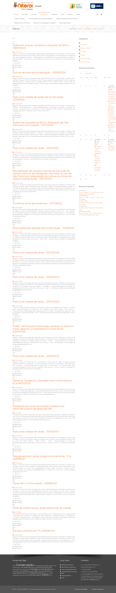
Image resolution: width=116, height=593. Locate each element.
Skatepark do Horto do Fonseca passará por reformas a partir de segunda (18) (38, 407)
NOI (36, 571)
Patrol (50, 565)
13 (104, 135)
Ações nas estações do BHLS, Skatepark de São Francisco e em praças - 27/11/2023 (40, 124)
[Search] (97, 14)
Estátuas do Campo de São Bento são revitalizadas (98, 150)
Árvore (46, 573)
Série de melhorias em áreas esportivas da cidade (42, 507)
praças (42, 571)
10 (86, 135)
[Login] (101, 14)
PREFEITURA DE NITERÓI (44, 567)
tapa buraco (31, 567)
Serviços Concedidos (85, 58)
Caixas (20, 575)
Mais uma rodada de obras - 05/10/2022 (36, 252)
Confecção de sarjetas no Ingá (98, 169)
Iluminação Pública (84, 62)
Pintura (50, 575)
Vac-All (46, 571)
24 (86, 175)
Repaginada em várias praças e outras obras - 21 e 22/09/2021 (42, 457)
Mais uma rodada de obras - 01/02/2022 (36, 356)
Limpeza (44, 575)
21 (111, 145)
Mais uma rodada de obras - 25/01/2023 (36, 148)
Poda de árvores (35, 573)
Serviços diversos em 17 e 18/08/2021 (34, 530)
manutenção (21, 573)
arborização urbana (25, 569)
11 (90, 135)
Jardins (35, 565)
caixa (39, 571)
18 (91, 139)
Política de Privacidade (80, 589)
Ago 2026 (88, 73)
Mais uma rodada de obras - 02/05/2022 (36, 277)
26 (95, 175)
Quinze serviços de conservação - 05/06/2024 (39, 72)
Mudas (14, 565)
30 (81, 179)
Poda (43, 573)
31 (86, 179)
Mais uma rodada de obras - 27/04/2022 (36, 301)
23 (81, 175)
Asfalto (38, 575)
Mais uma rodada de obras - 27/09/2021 (36, 431)
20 (104, 139)
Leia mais (16, 63)
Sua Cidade (17, 413)
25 (91, 175)
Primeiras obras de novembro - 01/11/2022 (37, 203)
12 (95, 135)
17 (86, 139)
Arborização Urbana (84, 48)
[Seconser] (37, 6)
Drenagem (46, 565)
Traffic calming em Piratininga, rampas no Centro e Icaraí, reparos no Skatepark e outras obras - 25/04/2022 (43, 329)
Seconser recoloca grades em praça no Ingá (98, 160)
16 (80, 139)
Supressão (34, 569)
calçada (26, 567)
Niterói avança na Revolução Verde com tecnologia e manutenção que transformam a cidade (112, 117)
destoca (27, 573)
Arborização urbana (18, 571)
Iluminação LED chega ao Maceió (111, 148)
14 (108, 135)
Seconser (33, 575)
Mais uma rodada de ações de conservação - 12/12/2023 (39, 98)
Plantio (19, 569)
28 (109, 175)
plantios (25, 571)
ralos (36, 567)
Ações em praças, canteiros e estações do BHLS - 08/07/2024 (41, 46)
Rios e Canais (82, 51)
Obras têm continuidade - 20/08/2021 (35, 483)
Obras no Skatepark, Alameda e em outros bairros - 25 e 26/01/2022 (43, 382)
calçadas (24, 575)
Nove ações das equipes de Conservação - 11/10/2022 (43, 228)
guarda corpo (41, 565)
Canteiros (15, 569)
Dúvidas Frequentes (97, 589)
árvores (47, 569)
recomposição (31, 571)
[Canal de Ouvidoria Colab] (96, 6)
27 (104, 175)
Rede (52, 569)
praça (27, 575)
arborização (41, 569)
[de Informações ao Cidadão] (76, 6)
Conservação (18, 52)
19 (98, 155)
